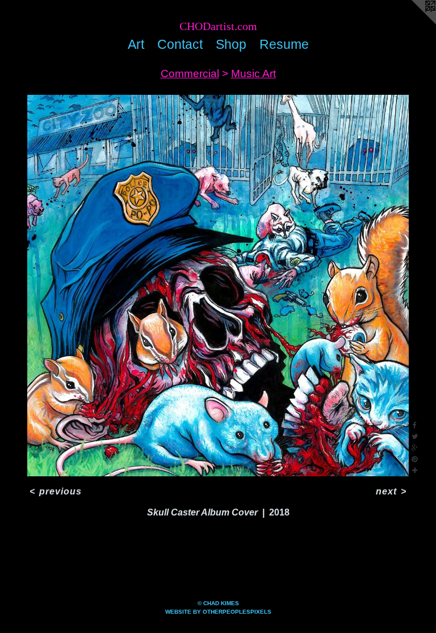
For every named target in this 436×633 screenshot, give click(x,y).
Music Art (253, 73)
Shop (231, 44)
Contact (180, 44)
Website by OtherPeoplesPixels (218, 612)
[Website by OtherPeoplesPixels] (413, 22)
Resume (284, 44)
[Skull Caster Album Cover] (218, 285)
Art (136, 44)
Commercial (190, 73)
